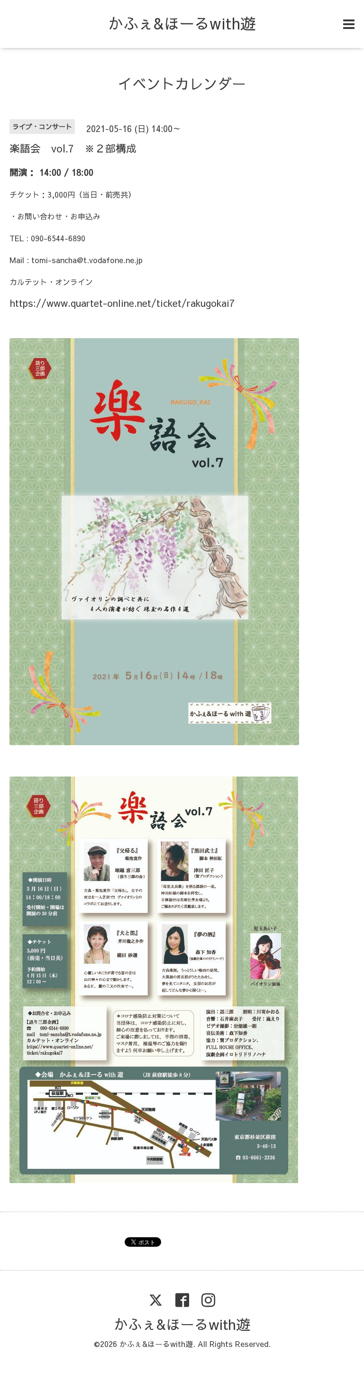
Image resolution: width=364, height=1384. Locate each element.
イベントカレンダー (182, 83)
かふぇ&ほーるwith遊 (181, 23)
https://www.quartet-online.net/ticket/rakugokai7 (122, 302)
